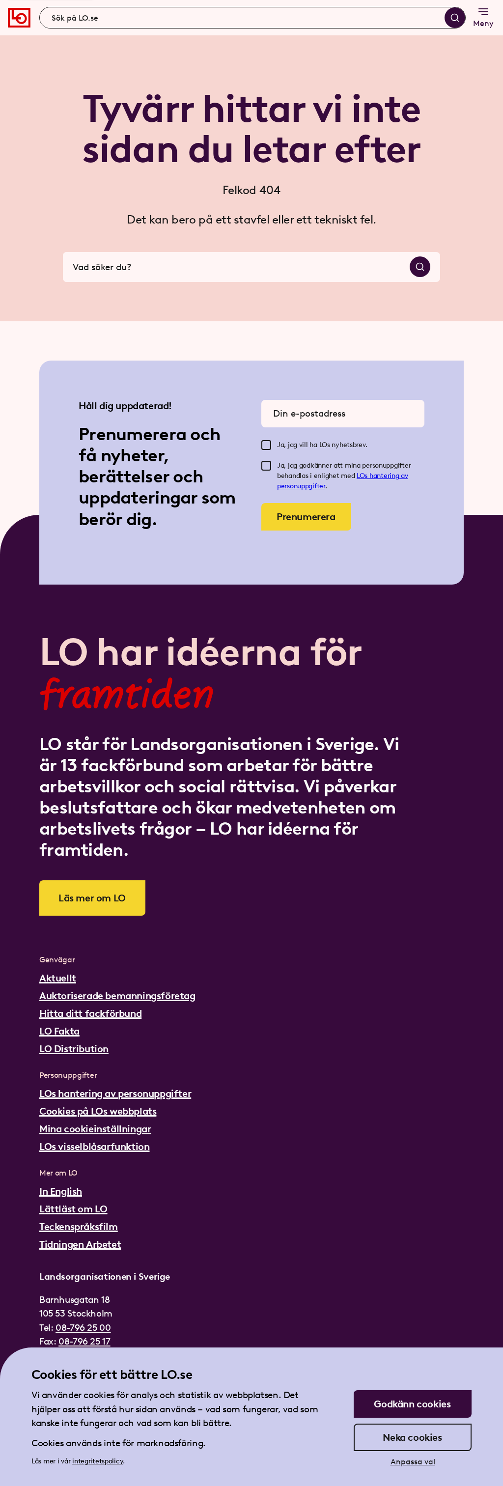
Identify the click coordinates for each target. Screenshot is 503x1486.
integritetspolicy (97, 1461)
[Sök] (455, 17)
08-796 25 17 (84, 1341)
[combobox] (252, 17)
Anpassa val (413, 1461)
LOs (363, 476)
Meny (483, 23)
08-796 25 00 (83, 1327)
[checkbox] (266, 445)
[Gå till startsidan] (19, 18)
